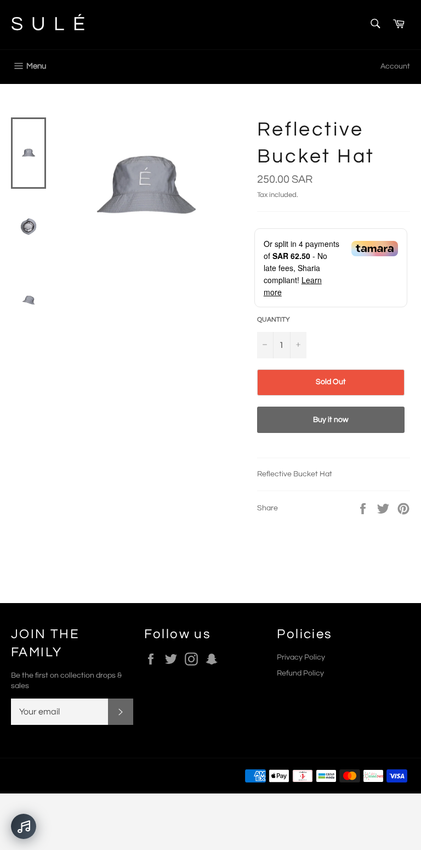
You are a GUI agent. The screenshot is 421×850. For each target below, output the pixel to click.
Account (395, 66)
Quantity (273, 319)
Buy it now (331, 420)
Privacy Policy (301, 657)
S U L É (49, 24)
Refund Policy (300, 673)
